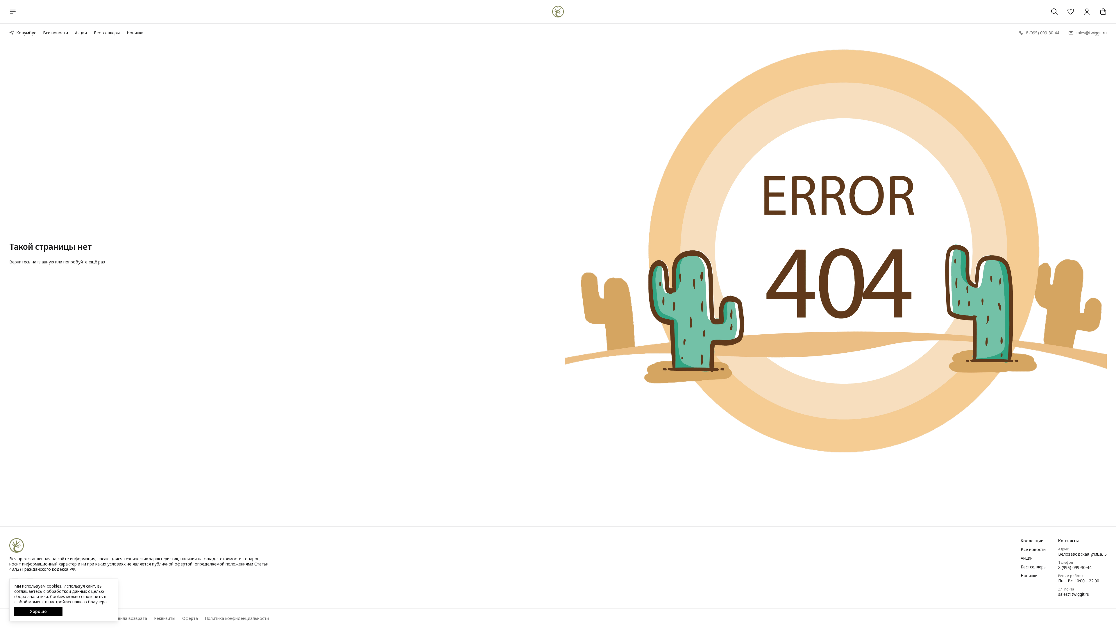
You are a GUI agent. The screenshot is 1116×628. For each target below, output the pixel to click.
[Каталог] (12, 11)
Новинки (135, 32)
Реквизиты (164, 618)
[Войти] (1086, 11)
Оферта (190, 618)
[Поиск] (1054, 11)
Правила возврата (128, 618)
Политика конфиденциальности (237, 618)
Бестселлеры (107, 32)
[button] (1070, 11)
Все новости (55, 32)
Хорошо (38, 611)
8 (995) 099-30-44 (1075, 567)
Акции (81, 32)
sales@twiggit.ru (1073, 594)
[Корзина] (1103, 11)
